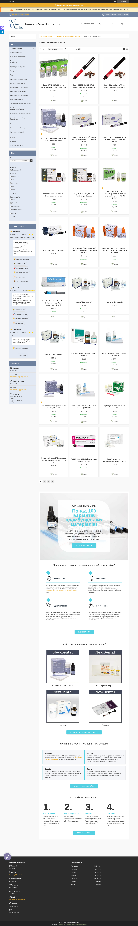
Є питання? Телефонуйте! (84, 786)
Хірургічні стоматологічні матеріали (21, 75)
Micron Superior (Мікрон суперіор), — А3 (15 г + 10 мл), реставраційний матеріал (84, 250)
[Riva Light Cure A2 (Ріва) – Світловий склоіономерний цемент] (53, 120)
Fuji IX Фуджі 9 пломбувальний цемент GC (115, 407)
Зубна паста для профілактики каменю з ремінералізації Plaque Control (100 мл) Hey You (22, 341)
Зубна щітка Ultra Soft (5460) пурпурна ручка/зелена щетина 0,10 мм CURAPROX (23, 296)
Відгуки (12, 137)
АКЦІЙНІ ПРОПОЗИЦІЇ (87, 24)
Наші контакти (84, 632)
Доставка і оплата (84, 833)
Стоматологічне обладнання (19, 95)
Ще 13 (14, 193)
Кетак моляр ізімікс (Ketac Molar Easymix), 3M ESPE (84, 407)
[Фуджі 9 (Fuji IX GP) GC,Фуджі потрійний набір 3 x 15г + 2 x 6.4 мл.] (53, 68)
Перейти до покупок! (84, 545)
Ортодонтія (13, 71)
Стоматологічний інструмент (19, 128)
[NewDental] (16, 24)
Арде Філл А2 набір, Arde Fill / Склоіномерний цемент (53, 195)
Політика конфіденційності (79, 924)
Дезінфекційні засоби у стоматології (17, 119)
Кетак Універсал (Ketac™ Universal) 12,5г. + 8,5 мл (114, 355)
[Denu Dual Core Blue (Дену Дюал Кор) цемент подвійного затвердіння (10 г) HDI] (53, 283)
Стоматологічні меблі (17, 132)
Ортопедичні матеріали (17, 67)
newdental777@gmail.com (18, 390)
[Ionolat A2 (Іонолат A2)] (114, 283)
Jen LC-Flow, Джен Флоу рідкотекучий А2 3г (20, 246)
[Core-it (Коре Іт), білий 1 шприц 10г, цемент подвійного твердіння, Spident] (114, 120)
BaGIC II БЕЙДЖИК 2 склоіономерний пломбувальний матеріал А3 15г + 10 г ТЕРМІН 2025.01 (114, 195)
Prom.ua (78, 922)
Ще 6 (13, 216)
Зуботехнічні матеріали (17, 83)
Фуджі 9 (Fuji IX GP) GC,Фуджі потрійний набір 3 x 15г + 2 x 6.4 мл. (53, 86)
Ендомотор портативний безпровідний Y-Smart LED (21, 243)
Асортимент (61, 24)
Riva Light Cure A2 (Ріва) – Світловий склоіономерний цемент (53, 139)
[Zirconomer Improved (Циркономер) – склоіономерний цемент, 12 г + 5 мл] (53, 441)
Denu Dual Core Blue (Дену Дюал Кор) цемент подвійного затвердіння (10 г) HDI (53, 303)
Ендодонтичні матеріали (18, 56)
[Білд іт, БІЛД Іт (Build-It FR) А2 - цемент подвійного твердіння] (83, 68)
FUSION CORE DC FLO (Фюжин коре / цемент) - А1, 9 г (84, 460)
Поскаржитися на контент (65, 924)
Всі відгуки (23, 355)
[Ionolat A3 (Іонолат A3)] (53, 336)
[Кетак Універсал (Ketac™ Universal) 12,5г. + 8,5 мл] (114, 336)
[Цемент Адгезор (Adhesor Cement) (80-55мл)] (83, 336)
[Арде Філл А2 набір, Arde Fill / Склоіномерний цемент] (53, 174)
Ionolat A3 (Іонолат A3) (53, 354)
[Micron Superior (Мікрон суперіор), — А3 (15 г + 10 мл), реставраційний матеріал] (83, 231)
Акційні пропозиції (16, 52)
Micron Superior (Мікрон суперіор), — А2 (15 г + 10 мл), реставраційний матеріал (114, 250)
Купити (55, 100)
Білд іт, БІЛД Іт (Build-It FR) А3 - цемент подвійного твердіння (114, 86)
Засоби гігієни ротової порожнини (20, 103)
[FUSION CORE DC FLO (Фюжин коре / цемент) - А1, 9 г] (83, 441)
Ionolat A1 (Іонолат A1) (84, 302)
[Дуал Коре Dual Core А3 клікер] (53, 231)
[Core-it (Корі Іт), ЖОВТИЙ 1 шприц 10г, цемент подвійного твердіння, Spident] (83, 120)
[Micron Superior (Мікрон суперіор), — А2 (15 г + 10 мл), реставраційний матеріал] (114, 231)
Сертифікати (103, 24)
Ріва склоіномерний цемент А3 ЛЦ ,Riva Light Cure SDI (53, 407)
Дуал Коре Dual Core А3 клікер (53, 250)
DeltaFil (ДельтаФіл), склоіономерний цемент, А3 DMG (114, 460)
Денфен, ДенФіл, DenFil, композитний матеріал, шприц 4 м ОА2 (23, 251)
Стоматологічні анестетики (18, 79)
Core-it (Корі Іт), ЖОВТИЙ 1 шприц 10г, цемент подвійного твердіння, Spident (84, 139)
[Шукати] (34, 36)
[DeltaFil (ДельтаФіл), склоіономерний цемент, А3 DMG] (114, 441)
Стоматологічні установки (18, 91)
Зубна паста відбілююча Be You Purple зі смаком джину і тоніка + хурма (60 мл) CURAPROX (22, 302)
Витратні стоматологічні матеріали (21, 114)
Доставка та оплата (16, 145)
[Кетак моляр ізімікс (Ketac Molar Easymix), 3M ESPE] (83, 388)
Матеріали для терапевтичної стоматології (69, 36)
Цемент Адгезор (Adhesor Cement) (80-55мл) (84, 355)
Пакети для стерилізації (17, 124)
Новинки (73, 24)
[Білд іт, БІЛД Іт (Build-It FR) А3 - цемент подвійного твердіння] (114, 68)
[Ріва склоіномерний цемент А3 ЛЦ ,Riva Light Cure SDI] (53, 388)
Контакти (13, 141)
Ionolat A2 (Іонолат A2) (114, 302)
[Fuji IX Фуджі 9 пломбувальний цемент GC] (114, 388)
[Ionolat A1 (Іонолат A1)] (83, 283)
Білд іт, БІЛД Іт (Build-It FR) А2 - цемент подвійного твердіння (84, 86)
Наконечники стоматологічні (19, 87)
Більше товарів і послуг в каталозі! (84, 732)
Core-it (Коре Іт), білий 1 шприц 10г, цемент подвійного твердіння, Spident (114, 139)
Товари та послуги (48, 36)
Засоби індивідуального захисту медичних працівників (20, 108)
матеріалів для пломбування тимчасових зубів (61, 591)
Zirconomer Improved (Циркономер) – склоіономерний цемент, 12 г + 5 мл (53, 460)
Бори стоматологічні (16, 99)
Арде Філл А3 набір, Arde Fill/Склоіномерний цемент (84, 195)
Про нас (114, 24)
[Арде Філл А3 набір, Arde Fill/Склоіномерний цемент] (83, 174)
